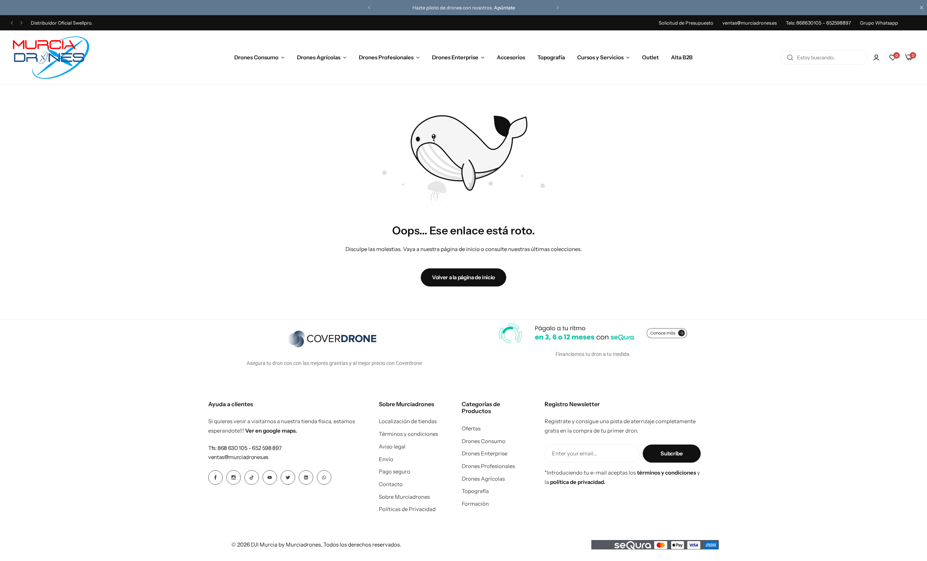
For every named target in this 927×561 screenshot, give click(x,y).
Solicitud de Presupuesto (686, 23)
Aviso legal (392, 446)
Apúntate (504, 7)
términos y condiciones (666, 472)
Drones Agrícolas (318, 57)
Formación (475, 504)
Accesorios (511, 57)
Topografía (551, 57)
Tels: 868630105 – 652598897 (818, 23)
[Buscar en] (790, 57)
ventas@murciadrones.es (749, 23)
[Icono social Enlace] (215, 477)
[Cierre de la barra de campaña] (921, 7)
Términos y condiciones (408, 434)
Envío (386, 459)
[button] (369, 7)
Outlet (650, 57)
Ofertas (471, 428)
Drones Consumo (256, 57)
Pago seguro (394, 471)
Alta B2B (682, 57)
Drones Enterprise (455, 57)
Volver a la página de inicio (463, 277)
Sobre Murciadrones (404, 497)
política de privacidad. (577, 482)
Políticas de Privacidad (407, 509)
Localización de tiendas (408, 421)
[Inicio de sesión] (876, 57)
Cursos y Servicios (600, 57)
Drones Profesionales (386, 57)
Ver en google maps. (271, 430)
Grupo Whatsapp (879, 23)
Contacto (391, 484)
